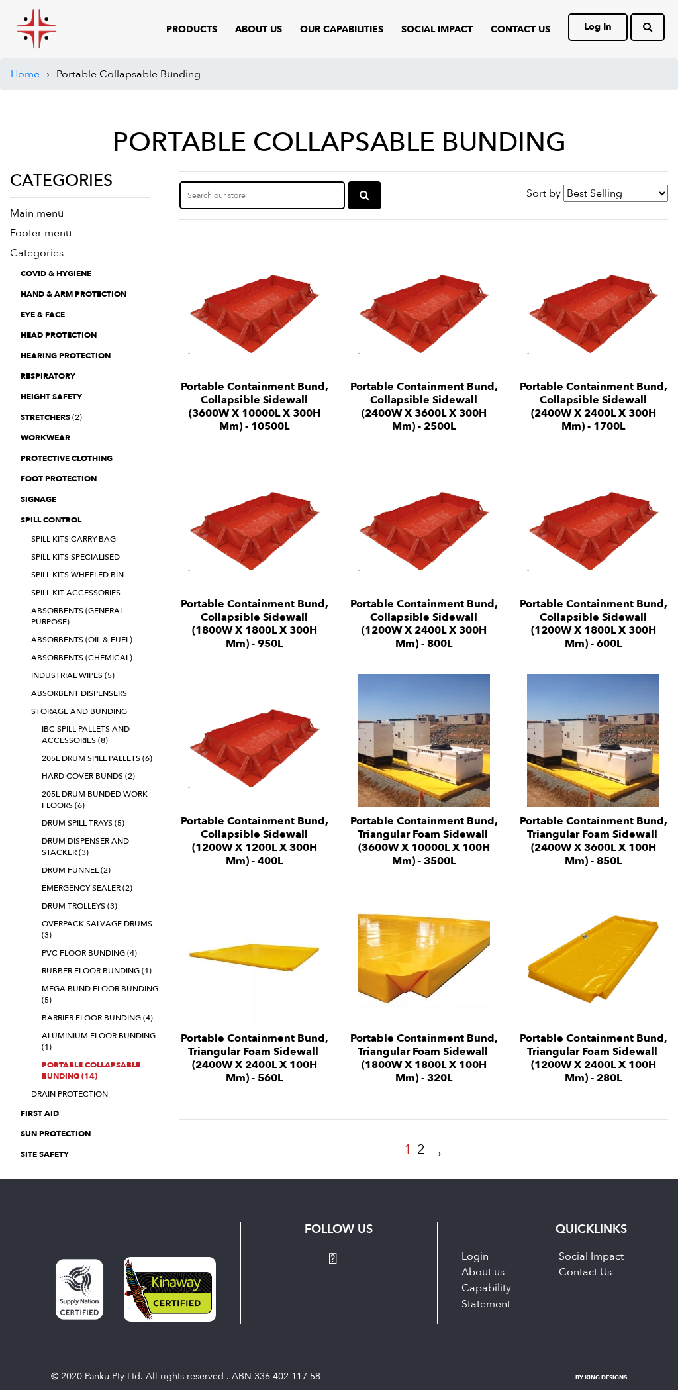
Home (25, 74)
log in (598, 27)
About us (483, 1272)
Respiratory (48, 376)
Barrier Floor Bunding (97, 1018)
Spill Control (51, 520)
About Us (258, 29)
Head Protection (59, 335)
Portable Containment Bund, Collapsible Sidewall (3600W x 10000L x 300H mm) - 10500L (254, 406)
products (191, 29)
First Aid (40, 1113)
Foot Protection (59, 478)
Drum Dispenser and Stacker (85, 847)
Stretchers (51, 417)
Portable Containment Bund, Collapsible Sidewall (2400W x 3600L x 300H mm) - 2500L (424, 406)
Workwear (45, 437)
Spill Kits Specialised (75, 557)
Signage (38, 499)
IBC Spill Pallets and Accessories (86, 735)
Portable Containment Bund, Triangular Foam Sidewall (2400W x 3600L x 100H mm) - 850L (593, 841)
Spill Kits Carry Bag (73, 539)
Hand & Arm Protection (73, 294)
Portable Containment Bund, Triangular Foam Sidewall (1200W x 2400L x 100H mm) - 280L (593, 1058)
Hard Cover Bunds (88, 776)
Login (475, 1256)
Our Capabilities (341, 29)
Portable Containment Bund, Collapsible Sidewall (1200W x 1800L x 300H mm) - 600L (593, 624)
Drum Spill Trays (83, 823)
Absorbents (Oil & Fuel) (81, 639)
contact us (520, 29)
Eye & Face (43, 314)
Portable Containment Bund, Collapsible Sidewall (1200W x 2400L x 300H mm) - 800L (424, 624)
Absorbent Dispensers (79, 693)
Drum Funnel (76, 870)
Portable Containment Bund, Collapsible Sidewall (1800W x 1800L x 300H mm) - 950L (254, 624)
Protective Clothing (67, 458)
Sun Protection (56, 1133)
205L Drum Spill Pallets (97, 758)
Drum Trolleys (79, 906)
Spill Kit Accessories (76, 592)
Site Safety (45, 1154)
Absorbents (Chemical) (81, 657)
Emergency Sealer (87, 888)
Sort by (543, 193)
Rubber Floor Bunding (97, 971)
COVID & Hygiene (56, 273)
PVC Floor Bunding (89, 953)
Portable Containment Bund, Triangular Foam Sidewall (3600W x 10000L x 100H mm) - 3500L (424, 841)
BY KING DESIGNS (601, 1377)
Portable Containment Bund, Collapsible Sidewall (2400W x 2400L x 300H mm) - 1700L (593, 406)
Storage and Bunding (79, 711)
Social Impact (437, 29)
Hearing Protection (66, 355)
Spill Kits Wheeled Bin (77, 575)
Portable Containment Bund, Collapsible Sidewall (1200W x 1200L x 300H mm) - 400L (254, 841)
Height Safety (51, 396)
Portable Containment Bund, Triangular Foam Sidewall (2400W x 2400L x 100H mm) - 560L (254, 1058)
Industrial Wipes (73, 675)
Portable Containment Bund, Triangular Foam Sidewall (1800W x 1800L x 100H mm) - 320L (424, 1058)
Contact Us (585, 1272)
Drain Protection (69, 1094)
